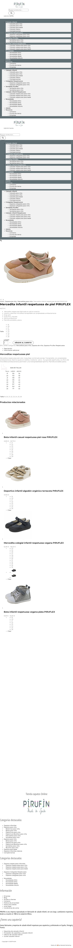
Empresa (13, 67)
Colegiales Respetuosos (14, 33)
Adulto (8, 108)
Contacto (13, 63)
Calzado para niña (16, 24)
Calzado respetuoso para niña (20, 47)
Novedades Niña (15, 54)
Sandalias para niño (16, 90)
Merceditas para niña (25, 301)
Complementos (15, 79)
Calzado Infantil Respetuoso (16, 44)
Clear (9, 458)
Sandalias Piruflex (12, 38)
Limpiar (6, 340)
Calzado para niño (16, 26)
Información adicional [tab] (11, 350)
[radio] (8, 325)
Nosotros (9, 62)
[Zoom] (1, 240)
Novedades (10, 51)
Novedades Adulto (16, 58)
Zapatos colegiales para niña (20, 35)
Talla (2, 331)
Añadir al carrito (23, 343)
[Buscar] (11, 13)
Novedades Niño (15, 53)
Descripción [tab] (8, 348)
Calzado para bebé (16, 27)
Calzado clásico (15, 29)
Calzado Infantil (11, 22)
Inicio (2, 301)
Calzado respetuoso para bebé (20, 49)
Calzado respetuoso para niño (20, 45)
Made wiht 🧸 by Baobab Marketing (61, 945)
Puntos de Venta (15, 65)
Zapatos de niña (10, 301)
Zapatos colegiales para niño (20, 36)
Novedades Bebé (15, 56)
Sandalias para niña (16, 40)
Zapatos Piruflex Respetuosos (54, 345)
